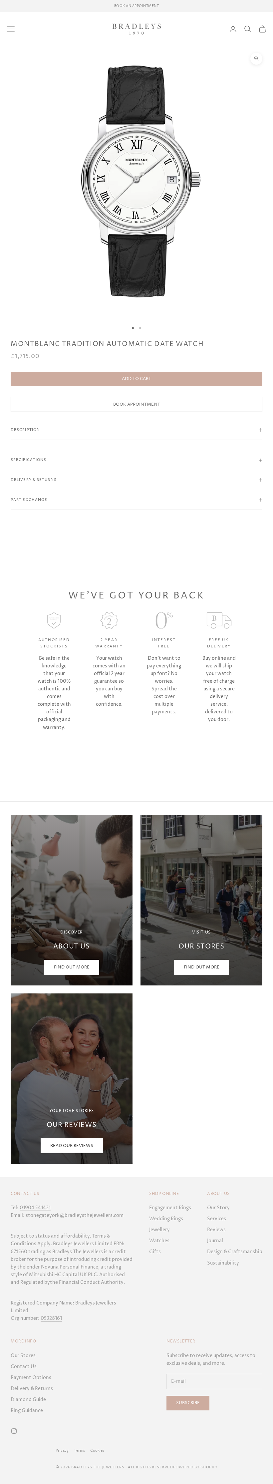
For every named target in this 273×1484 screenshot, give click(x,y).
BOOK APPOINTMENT (136, 404)
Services (216, 1219)
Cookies (97, 1450)
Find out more (201, 967)
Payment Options (31, 1377)
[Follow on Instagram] (14, 1431)
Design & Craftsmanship (234, 1252)
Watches (159, 1241)
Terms (79, 1450)
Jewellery (159, 1230)
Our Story (218, 1208)
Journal (215, 1241)
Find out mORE (72, 967)
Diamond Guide (28, 1399)
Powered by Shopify (195, 1467)
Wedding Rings (166, 1219)
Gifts (155, 1252)
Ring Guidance (27, 1410)
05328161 (51, 1318)
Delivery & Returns (32, 1388)
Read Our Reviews (71, 1146)
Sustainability (223, 1263)
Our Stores (23, 1355)
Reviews (216, 1230)
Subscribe (188, 1403)
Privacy (62, 1450)
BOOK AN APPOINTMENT (136, 6)
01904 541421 (35, 1208)
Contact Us (24, 1366)
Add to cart (136, 379)
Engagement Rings (170, 1208)
